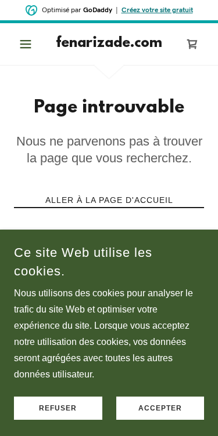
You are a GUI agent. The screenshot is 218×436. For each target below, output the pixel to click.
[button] (28, 44)
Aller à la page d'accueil (109, 200)
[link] (109, 44)
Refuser (58, 408)
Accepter (160, 408)
